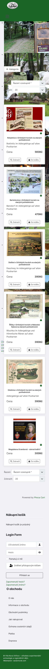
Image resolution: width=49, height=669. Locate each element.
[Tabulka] (17, 96)
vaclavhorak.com (19, 661)
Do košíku (34, 160)
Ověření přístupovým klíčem (27, 565)
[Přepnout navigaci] (7, 16)
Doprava (13, 640)
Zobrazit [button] (16, 160)
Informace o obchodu (19, 605)
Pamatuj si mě (15, 559)
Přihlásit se (24, 575)
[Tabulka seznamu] (24, 96)
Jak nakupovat (16, 619)
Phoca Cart (39, 497)
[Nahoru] (44, 664)
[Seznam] (31, 96)
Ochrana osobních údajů (20, 626)
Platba (12, 633)
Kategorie (13, 69)
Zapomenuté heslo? (15, 581)
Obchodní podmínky (18, 612)
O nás (11, 598)
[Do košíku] (41, 133)
